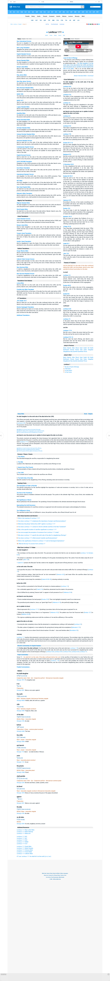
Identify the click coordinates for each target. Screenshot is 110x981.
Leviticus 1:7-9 (67, 330)
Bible (12, 24)
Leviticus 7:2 (66, 103)
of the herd (67, 368)
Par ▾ (27, 38)
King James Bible (22, 75)
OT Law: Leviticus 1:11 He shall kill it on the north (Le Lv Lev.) (34, 856)
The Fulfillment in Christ (23, 510)
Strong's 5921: (21, 690)
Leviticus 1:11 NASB (22, 842)
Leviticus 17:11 (24, 442)
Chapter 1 (20, 24)
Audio (46, 35)
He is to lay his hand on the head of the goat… (29, 429)
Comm (60, 35)
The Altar (20, 462)
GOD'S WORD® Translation (24, 161)
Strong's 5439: (21, 823)
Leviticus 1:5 (66, 275)
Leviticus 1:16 (74, 648)
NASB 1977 (20, 100)
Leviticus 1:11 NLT (22, 838)
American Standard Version (24, 140)
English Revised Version (24, 155)
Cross (51, 35)
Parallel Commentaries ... (24, 667)
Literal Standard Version (23, 219)
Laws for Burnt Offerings (70, 58)
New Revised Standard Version (25, 273)
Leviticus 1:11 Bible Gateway (25, 831)
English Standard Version (24, 54)
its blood (84, 67)
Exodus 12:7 (87, 612)
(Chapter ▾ (23, 38)
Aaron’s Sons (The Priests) (25, 467)
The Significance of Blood (24, 500)
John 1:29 (66, 253)
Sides (85, 349)
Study (55, 35)
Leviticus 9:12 (67, 126)
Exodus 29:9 (45, 599)
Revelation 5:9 (74, 630)
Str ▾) (30, 38)
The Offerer (21, 456)
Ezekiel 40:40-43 (46, 579)
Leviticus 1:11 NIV (22, 836)
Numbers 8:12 (67, 154)
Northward (66, 349)
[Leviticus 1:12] (108, 439)
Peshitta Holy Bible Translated (25, 289)
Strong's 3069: (21, 741)
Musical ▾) (77, 38)
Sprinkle (75, 351)
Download (90, 75)
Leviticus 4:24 (67, 86)
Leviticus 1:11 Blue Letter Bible (25, 830)
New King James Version (24, 81)
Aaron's (69, 348)
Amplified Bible (21, 113)
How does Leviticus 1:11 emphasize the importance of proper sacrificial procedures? (42, 521)
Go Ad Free (3, 974)
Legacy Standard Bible (23, 107)
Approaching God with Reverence (26, 505)
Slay (71, 351)
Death (85, 348)
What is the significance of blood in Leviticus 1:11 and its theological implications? (41, 541)
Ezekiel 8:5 (66, 294)
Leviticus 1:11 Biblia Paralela (25, 848)
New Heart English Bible (23, 187)
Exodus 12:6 (66, 208)
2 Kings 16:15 (67, 226)
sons (64, 67)
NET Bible (19, 180)
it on (89, 63)
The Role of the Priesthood (24, 493)
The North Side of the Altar (25, 478)
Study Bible (21, 414)
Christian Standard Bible (23, 128)
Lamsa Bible (20, 283)
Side (81, 349)
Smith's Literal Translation (24, 241)
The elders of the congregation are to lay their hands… (31, 430)
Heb (64, 35)
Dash (81, 348)
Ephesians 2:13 (76, 627)
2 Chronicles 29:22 (68, 164)
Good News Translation (23, 168)
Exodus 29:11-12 (68, 142)
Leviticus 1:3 (64, 586)
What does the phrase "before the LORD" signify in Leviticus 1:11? (36, 524)
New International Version (24, 41)
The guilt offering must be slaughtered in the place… (30, 432)
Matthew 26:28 (26, 614)
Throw (85, 351)
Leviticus (15, 24)
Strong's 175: (20, 752)
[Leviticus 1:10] (2, 439)
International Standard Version (25, 174)
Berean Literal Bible (22, 67)
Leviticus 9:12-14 (68, 337)
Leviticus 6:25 (67, 309)
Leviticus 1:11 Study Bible (24, 846)
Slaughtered (66, 351)
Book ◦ (86, 414)
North (91, 348)
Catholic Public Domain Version (25, 259)
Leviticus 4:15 (67, 94)
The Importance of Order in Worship (27, 485)
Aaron (64, 348)
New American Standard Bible (25, 88)
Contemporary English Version (25, 147)
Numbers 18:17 (67, 216)
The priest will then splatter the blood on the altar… (30, 451)
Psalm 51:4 (40, 589)
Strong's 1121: (21, 762)
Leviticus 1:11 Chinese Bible (25, 850)
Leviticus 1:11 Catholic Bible (25, 853)
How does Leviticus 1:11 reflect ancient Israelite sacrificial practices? (37, 538)
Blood (77, 348)
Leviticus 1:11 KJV (22, 843)
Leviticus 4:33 (67, 651)
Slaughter (90, 349)
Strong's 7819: (21, 680)
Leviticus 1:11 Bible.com (24, 833)
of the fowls (68, 372)
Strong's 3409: (21, 711)
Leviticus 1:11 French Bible (24, 852)
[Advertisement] (55, 401)
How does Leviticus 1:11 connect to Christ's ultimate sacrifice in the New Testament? (42, 526)
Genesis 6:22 (60, 574)
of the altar (72, 65)
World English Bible (22, 209)
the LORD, (83, 65)
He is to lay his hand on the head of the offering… (29, 448)
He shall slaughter (82, 63)
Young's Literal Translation (24, 233)
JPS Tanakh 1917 (22, 300)
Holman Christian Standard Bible (26, 134)
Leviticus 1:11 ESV (22, 840)
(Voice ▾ (73, 38)
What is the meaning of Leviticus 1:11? (29, 518)
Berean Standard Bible (23, 60)
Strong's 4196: (21, 721)
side (68, 65)
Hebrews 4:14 (57, 602)
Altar (73, 348)
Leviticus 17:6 (67, 134)
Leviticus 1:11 (21, 637)
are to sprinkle (77, 67)
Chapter (90, 414)
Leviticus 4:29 (58, 651)
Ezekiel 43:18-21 (68, 176)
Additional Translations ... (24, 315)
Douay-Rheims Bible (22, 251)
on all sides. (70, 68)
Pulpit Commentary (22, 654)
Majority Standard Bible (23, 203)
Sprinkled (80, 351)
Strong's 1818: (21, 793)
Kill (88, 348)
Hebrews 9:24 (68, 592)
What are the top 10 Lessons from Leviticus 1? (32, 543)
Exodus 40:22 (67, 285)
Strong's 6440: (21, 731)
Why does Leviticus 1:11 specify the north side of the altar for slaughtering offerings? (42, 535)
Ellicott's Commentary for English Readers (29, 645)
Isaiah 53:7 (66, 243)
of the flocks (68, 370)
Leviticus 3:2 (66, 116)
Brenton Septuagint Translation (25, 307)
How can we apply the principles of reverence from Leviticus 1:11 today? (38, 532)
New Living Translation (23, 47)
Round (77, 349)
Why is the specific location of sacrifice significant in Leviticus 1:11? (37, 529)
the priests (69, 67)
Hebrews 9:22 (67, 200)
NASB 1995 (20, 94)
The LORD (21, 472)
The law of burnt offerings (71, 367)
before (78, 65)
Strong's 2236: (21, 782)
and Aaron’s (90, 65)
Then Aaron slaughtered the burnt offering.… (28, 449)
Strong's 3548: (21, 772)
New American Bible (22, 267)
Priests (72, 349)
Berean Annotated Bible (23, 119)
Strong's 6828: (21, 700)
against (89, 67)
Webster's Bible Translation (24, 193)
